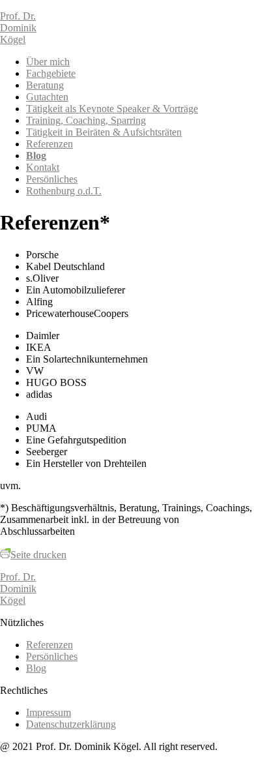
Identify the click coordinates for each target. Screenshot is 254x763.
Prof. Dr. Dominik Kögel (18, 27)
